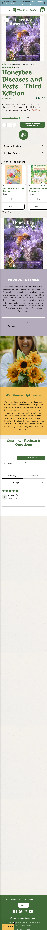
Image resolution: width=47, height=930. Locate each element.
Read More (36, 110)
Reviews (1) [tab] (12, 476)
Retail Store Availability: (10, 118)
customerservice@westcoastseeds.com (23, 922)
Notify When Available (32, 125)
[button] (42, 9)
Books (4, 64)
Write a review (31, 458)
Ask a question (31, 463)
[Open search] (4, 483)
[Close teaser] (14, 923)
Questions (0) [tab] (34, 476)
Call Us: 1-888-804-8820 (23, 926)
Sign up (23, 905)
